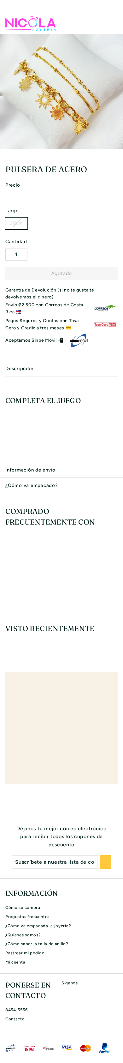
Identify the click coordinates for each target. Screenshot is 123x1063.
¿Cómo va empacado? (31, 485)
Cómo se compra (22, 907)
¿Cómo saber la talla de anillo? (36, 943)
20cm (16, 223)
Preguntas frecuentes (27, 916)
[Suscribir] (105, 862)
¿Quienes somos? (23, 935)
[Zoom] (117, 143)
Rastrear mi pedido (25, 953)
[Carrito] (112, 23)
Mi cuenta (15, 962)
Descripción (19, 368)
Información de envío (30, 470)
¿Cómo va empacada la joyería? (38, 925)
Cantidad (16, 241)
